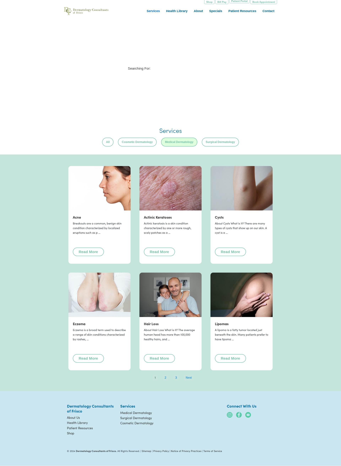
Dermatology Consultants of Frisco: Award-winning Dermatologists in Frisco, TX (86, 11)
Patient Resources (80, 428)
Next (189, 377)
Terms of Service (212, 451)
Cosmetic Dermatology (137, 141)
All (108, 141)
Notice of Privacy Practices (186, 451)
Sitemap (146, 451)
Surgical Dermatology (220, 141)
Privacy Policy (161, 451)
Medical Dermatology (179, 141)
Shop (70, 433)
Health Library (77, 423)
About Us (73, 417)
